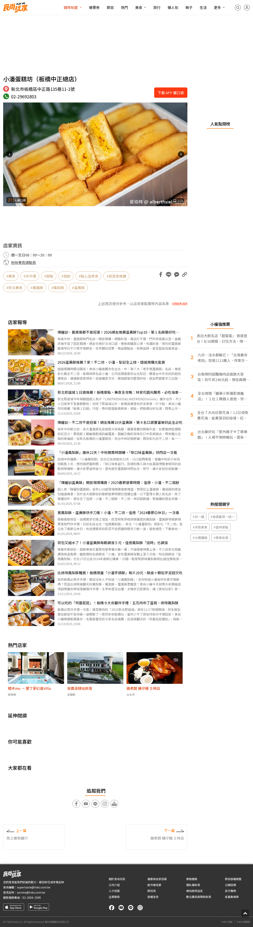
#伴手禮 (29, 276)
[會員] (247, 7)
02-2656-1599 (32, 897)
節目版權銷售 (233, 879)
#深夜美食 (200, 527)
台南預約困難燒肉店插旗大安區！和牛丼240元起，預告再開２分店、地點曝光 (223, 376)
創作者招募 (154, 885)
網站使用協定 (194, 891)
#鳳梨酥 (57, 287)
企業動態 (114, 897)
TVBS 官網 (226, 921)
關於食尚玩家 (117, 879)
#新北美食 (14, 287)
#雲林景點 (221, 527)
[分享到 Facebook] (161, 274)
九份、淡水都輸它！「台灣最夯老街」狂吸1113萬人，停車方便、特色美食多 (222, 357)
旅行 (156, 7)
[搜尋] (238, 7)
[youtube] (121, 908)
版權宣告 (153, 897)
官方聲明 (230, 891)
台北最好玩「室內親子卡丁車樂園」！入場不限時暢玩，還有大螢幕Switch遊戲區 (222, 434)
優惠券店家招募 (157, 879)
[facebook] (112, 908)
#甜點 (48, 276)
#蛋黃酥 (78, 287)
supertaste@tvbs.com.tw (33, 887)
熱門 (124, 7)
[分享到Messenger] (176, 274)
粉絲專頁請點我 (23, 262)
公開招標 (230, 885)
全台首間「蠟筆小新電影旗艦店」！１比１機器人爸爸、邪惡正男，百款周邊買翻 (222, 396)
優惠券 (94, 7)
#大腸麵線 (200, 537)
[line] (131, 908)
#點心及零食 (88, 276)
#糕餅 (66, 276)
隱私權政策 (193, 885)
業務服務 (191, 879)
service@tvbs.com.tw (31, 892)
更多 (217, 7)
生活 (203, 7)
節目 (110, 7)
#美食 (10, 276)
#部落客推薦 (116, 276)
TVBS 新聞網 (243, 921)
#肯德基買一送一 (223, 516)
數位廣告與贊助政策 (198, 897)
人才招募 (114, 891)
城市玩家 (71, 7)
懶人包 (173, 7)
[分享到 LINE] (169, 274)
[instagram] (140, 908)
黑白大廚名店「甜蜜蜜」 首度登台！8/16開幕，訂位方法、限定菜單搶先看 (222, 338)
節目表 (151, 891)
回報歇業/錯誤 (179, 303)
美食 (138, 7)
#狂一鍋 (198, 516)
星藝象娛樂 (232, 897)
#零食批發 (221, 537)
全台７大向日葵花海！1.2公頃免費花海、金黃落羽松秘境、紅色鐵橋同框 (222, 415)
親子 (189, 7)
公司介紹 (114, 885)
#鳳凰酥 (36, 287)
